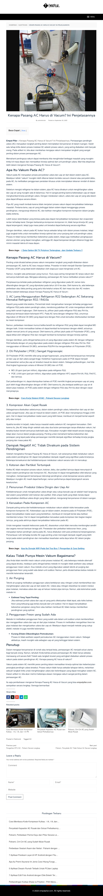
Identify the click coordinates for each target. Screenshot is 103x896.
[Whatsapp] (26, 697)
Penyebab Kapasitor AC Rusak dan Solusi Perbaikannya (51, 730)
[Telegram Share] (21, 697)
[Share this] (8, 697)
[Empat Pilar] (51, 5)
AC (30, 739)
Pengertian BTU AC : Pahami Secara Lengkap (23, 746)
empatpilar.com (84, 682)
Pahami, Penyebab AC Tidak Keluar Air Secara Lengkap (76, 746)
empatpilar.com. (46, 890)
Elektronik (17, 739)
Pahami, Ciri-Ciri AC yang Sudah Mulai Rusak (81, 730)
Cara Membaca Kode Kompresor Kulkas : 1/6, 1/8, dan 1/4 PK (19, 730)
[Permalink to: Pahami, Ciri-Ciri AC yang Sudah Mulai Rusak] (82, 718)
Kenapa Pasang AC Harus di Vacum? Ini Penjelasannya (44, 140)
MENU (92, 17)
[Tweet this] (12, 697)
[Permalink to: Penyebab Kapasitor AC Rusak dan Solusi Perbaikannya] (51, 718)
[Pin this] (17, 697)
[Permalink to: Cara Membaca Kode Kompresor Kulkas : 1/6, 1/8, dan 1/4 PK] (20, 718)
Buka (23, 130)
